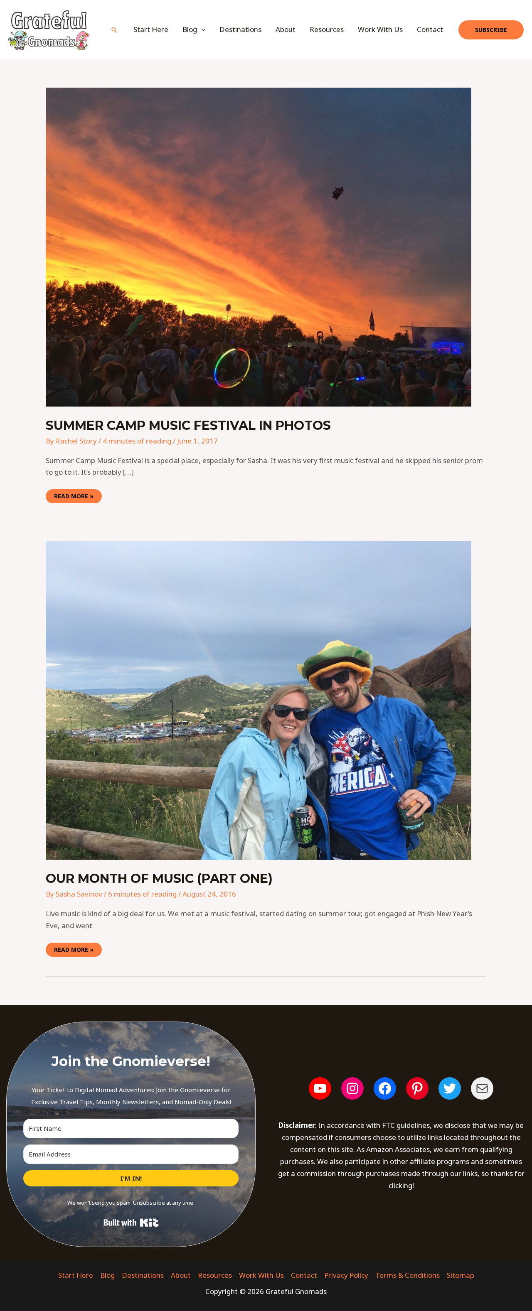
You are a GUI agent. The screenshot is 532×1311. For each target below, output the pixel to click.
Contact (430, 29)
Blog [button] (189, 29)
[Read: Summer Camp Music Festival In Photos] (258, 246)
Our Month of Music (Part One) (159, 878)
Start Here (150, 29)
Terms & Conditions (407, 1275)
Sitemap (460, 1275)
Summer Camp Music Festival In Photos (188, 425)
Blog (107, 1275)
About (286, 29)
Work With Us (380, 29)
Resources (327, 29)
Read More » (74, 494)
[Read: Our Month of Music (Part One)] (258, 700)
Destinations (240, 29)
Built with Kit (131, 1222)
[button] (114, 30)
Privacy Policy (346, 1275)
